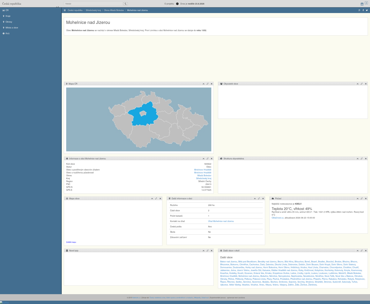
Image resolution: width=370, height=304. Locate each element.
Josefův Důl (256, 270)
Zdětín (291, 284)
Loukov (314, 273)
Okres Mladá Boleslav (114, 10)
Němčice (273, 275)
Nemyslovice (284, 275)
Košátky (232, 273)
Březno (354, 261)
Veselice (245, 284)
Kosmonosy (356, 270)
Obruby (223, 278)
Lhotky (300, 273)
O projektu (169, 3)
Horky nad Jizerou (253, 267)
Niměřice (319, 275)
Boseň (314, 261)
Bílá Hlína (289, 261)
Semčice (247, 281)
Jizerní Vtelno (243, 270)
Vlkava (268, 284)
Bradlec (321, 261)
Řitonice (231, 281)
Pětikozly (239, 278)
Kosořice (224, 273)
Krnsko (268, 273)
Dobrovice (292, 264)
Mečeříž (342, 273)
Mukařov (264, 275)
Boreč (307, 261)
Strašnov (310, 281)
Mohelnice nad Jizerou (137, 10)
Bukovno (234, 264)
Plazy (269, 278)
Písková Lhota (259, 278)
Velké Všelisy (235, 284)
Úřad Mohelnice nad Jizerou (221, 221)
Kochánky (329, 270)
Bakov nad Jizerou (228, 261)
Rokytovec (360, 278)
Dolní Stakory (349, 264)
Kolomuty (339, 270)
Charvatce (324, 267)
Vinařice (254, 284)
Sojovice (292, 281)
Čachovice (254, 264)
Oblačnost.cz (278, 217)
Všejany (283, 284)
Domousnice (226, 267)
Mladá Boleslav (204, 175)
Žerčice (303, 284)
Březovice (224, 264)
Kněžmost (308, 270)
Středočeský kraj (93, 10)
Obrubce (358, 275)
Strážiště (319, 281)
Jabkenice (225, 270)
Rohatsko (342, 278)
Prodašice (284, 278)
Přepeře (317, 278)
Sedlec (239, 281)
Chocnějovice (336, 267)
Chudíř (355, 267)
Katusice (266, 270)
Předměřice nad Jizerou (301, 278)
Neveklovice (308, 275)
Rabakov (333, 278)
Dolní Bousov (312, 264)
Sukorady (346, 281)
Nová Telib (329, 275)
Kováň (240, 273)
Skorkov (274, 281)
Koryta (347, 270)
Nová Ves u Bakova (344, 275)
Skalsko (265, 281)
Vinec (261, 284)
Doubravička (238, 267)
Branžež (330, 261)
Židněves (312, 284)
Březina (346, 261)
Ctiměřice (243, 264)
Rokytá (351, 278)
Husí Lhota (313, 267)
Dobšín (302, 264)
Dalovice (270, 264)
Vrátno (276, 284)
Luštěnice (333, 273)
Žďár (297, 284)
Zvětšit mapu (71, 242)
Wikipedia (197, 297)
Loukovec (323, 273)
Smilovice (283, 281)
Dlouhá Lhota (281, 264)
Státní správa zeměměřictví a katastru (179, 297)
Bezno (280, 261)
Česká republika (11, 3)
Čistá (262, 264)
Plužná (276, 278)
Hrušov (303, 267)
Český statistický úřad (157, 297)
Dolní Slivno (336, 264)
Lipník (307, 273)
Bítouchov (299, 261)
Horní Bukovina (270, 267)
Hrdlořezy (295, 267)
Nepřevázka (296, 275)
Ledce (293, 273)
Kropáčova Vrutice (281, 273)
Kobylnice (319, 270)
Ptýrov (325, 278)
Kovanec (248, 273)
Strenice (327, 281)
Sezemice (256, 281)
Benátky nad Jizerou (267, 261)
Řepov (223, 281)
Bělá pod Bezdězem (247, 261)
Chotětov (347, 267)
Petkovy (247, 278)
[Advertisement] (216, 60)
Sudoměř (337, 281)
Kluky (300, 270)
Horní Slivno (283, 267)
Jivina (233, 270)
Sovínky (301, 281)
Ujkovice (224, 284)
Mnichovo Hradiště (202, 169)
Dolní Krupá (324, 264)
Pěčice (231, 278)
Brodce (338, 261)
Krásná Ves (259, 273)
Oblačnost (205, 297)
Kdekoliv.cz (136, 297)
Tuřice (354, 281)
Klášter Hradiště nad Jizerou (284, 270)
